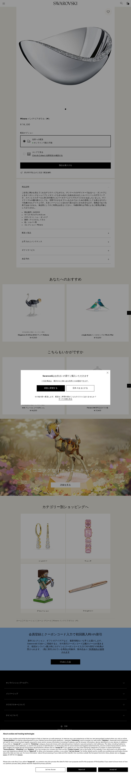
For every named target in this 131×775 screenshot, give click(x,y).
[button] (107, 373)
